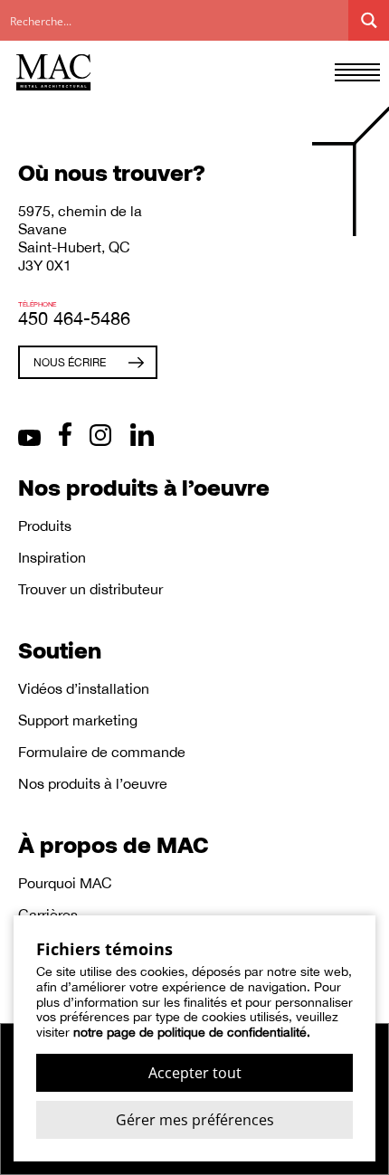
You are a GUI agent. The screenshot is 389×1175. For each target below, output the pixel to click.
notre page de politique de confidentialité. (191, 1032)
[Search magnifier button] (368, 20)
